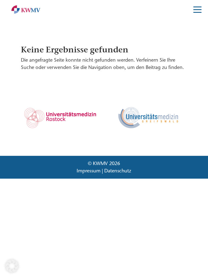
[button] (12, 266)
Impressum (88, 171)
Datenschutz (117, 171)
